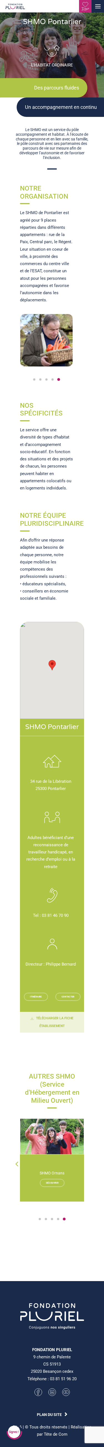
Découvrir (52, 1183)
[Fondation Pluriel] (15, 8)
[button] (98, 6)
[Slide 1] (34, 379)
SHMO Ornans (52, 1173)
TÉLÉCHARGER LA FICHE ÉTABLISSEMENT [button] (55, 1022)
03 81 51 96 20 (63, 1378)
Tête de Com (55, 1434)
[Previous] (16, 1175)
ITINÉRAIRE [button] (36, 997)
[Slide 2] (40, 379)
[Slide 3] (47, 379)
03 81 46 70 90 (55, 915)
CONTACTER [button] (68, 997)
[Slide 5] (59, 379)
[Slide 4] (53, 379)
